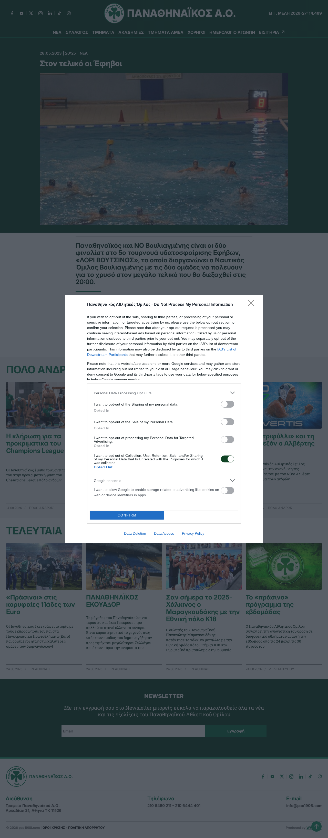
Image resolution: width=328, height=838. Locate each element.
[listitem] (164, 393)
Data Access (164, 533)
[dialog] (164, 419)
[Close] (253, 305)
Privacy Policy (193, 533)
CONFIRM (127, 515)
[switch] (227, 404)
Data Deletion (135, 533)
